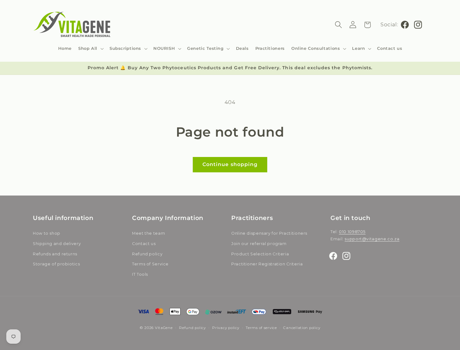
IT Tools (140, 274)
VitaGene (164, 328)
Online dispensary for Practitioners (269, 233)
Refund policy (147, 254)
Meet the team (148, 233)
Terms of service (261, 328)
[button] (90, 48)
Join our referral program (259, 243)
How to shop (46, 233)
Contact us (144, 243)
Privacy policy (225, 328)
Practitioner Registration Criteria (267, 264)
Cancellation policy (301, 328)
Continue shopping (230, 164)
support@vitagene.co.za (372, 239)
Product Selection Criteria (260, 254)
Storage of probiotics (56, 264)
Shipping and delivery (57, 243)
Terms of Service (150, 264)
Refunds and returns (55, 254)
